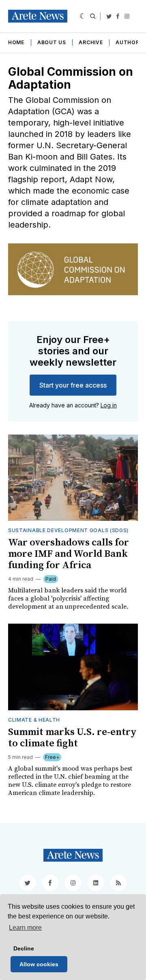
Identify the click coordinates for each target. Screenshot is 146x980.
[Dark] (82, 16)
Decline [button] (23, 948)
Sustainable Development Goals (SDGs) (68, 530)
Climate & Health (34, 720)
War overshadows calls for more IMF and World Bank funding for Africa (68, 554)
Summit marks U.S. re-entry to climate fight (72, 738)
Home (16, 42)
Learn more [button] (25, 927)
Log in (109, 405)
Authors (129, 42)
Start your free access (73, 385)
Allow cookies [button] (38, 964)
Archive (91, 42)
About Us (51, 42)
